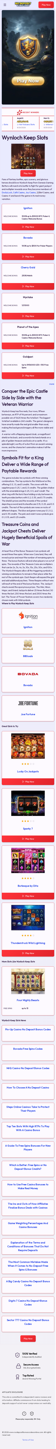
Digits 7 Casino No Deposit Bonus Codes (28, 1302)
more (51, 384)
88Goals (28, 656)
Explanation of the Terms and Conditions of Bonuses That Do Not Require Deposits (28, 1246)
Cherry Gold (28, 267)
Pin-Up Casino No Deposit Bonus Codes (28, 1029)
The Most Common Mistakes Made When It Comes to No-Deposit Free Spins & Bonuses (28, 1265)
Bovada (28, 237)
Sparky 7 (28, 828)
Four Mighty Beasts (28, 1000)
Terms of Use (28, 1440)
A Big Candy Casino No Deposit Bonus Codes (28, 1283)
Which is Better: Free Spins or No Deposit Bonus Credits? (28, 1166)
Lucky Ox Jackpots (28, 771)
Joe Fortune (28, 714)
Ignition (28, 208)
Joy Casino (31, 192)
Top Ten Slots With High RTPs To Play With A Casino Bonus (28, 1128)
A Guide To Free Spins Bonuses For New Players (28, 1147)
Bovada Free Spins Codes (28, 1048)
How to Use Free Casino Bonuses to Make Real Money (28, 1186)
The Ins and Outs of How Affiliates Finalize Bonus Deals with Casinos (28, 1205)
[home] (23, 7)
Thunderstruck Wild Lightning (28, 943)
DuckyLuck (7, 192)
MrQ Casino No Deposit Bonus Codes (28, 1068)
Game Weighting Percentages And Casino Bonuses (28, 1225)
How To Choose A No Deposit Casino (28, 1087)
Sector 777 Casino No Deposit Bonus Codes (28, 1322)
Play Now (46, 4)
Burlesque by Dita (28, 885)
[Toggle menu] (5, 5)
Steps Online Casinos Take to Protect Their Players (28, 1108)
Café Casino (19, 192)
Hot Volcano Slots (21, 124)
